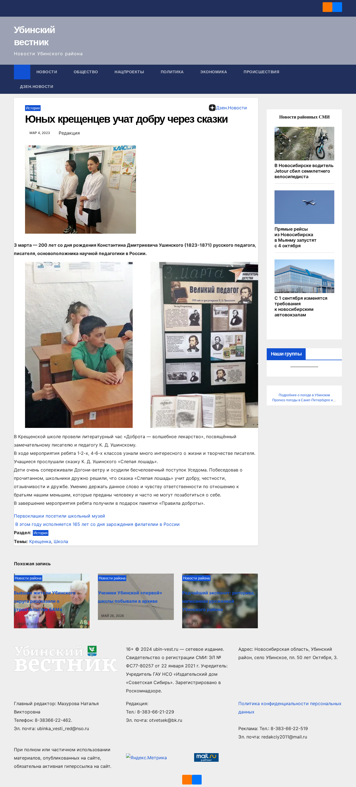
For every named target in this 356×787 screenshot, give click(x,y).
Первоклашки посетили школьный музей (59, 516)
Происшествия (262, 72)
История (33, 108)
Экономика (214, 72)
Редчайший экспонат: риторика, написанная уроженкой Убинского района (218, 601)
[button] (338, 79)
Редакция (69, 133)
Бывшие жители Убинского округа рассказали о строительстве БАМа (45, 601)
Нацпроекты (130, 72)
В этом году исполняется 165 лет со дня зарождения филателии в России (97, 524)
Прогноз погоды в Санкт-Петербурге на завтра (309, 400)
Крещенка (40, 541)
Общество (87, 72)
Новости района (28, 578)
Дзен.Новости (36, 86)
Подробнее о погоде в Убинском (304, 395)
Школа (61, 541)
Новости (47, 72)
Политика (173, 72)
